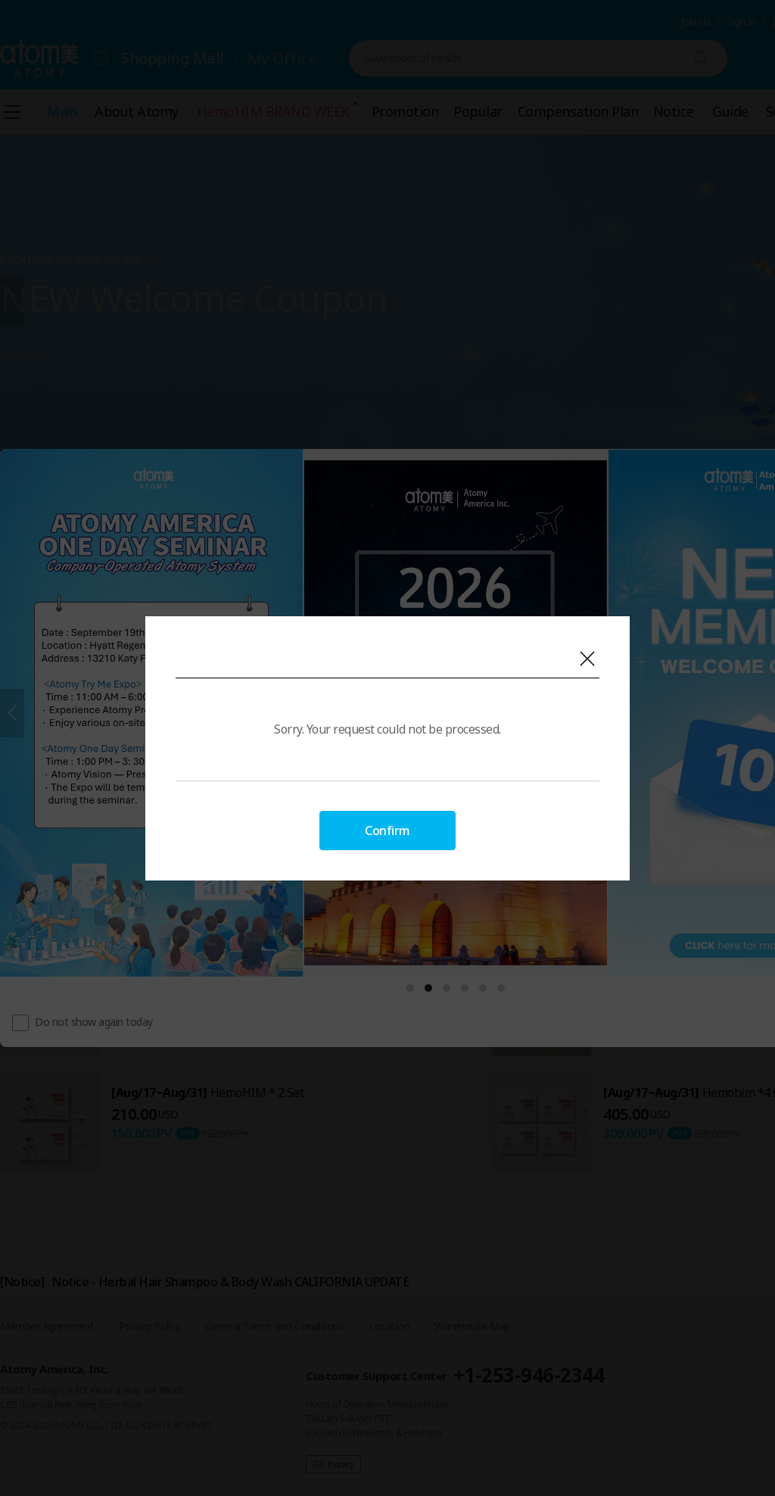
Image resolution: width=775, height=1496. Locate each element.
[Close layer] (587, 659)
